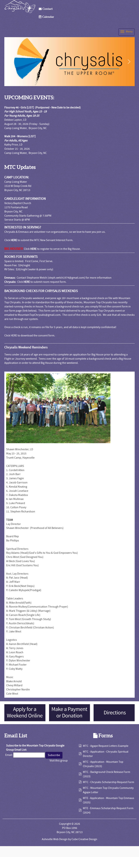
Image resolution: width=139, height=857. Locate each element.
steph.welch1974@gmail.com (66, 278)
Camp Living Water (15, 182)
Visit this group (59, 760)
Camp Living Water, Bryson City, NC (25, 128)
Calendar (48, 16)
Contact (48, 8)
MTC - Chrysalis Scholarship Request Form (108, 782)
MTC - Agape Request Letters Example (105, 746)
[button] (10, 62)
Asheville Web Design (55, 839)
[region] (69, 61)
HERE (14, 240)
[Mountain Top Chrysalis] (19, 6)
